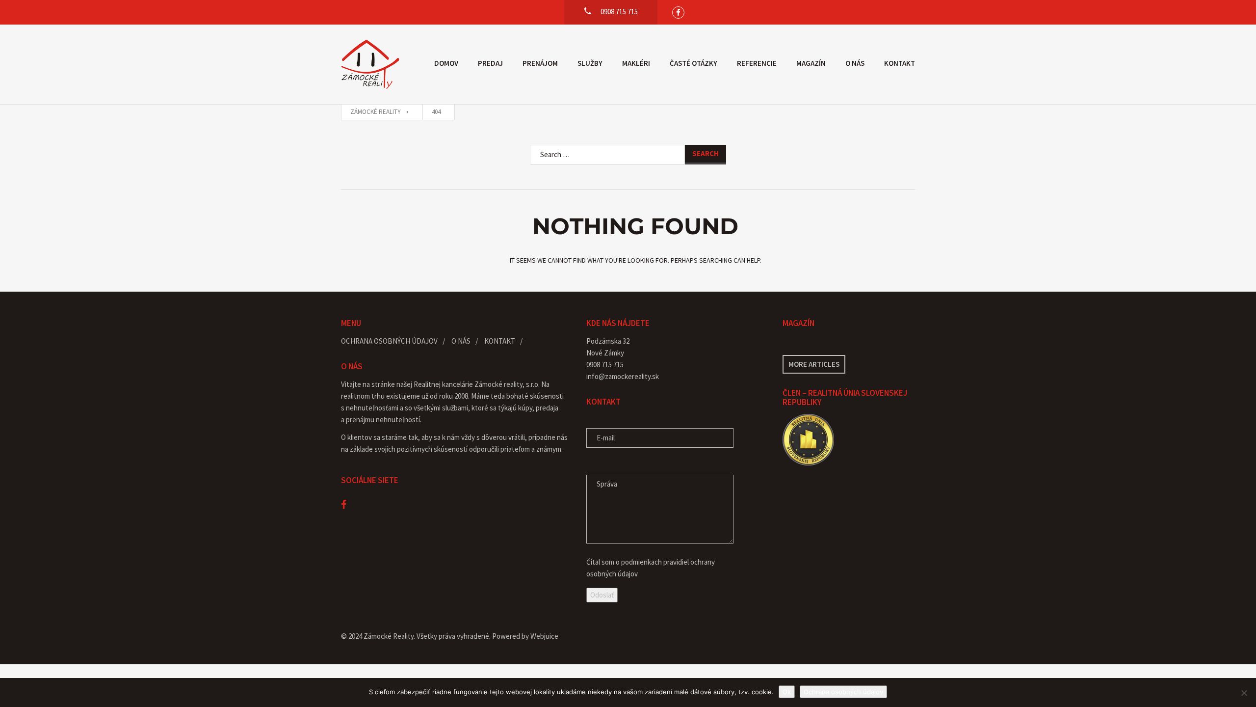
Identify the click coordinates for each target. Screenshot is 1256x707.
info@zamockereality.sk (622, 376)
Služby (589, 63)
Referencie (757, 63)
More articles (813, 364)
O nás (854, 63)
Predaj (490, 63)
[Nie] (1244, 693)
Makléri (636, 63)
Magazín (811, 63)
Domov (446, 63)
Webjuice (544, 636)
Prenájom (540, 63)
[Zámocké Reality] (370, 64)
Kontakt (899, 63)
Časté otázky (693, 63)
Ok (787, 692)
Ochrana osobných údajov (389, 341)
